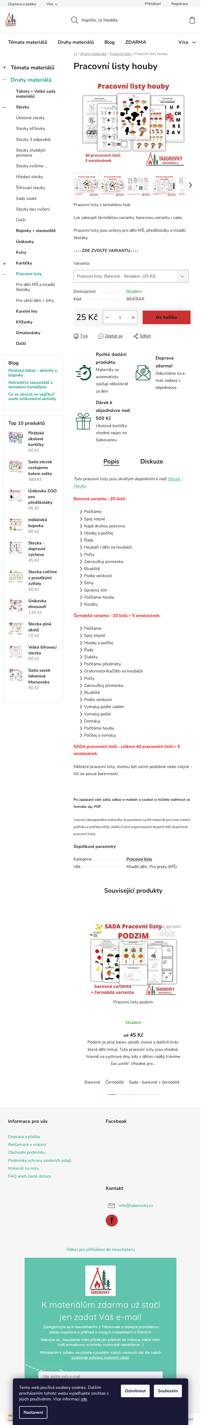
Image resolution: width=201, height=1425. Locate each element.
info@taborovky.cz (136, 1205)
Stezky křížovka (30, 128)
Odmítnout (135, 1391)
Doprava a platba (22, 4)
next (189, 1006)
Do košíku (166, 317)
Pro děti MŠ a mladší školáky (35, 287)
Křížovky (24, 322)
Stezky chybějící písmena (31, 152)
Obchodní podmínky (26, 1152)
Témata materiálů (32, 67)
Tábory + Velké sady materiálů (35, 94)
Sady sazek (26, 198)
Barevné (92, 1082)
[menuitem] (27, 42)
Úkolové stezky (30, 118)
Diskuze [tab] (151, 461)
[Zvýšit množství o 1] (133, 317)
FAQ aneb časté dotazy (29, 1176)
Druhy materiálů (31, 80)
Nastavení (33, 1412)
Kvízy (21, 252)
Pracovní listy (29, 274)
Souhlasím (168, 1391)
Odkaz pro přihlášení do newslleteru (100, 1249)
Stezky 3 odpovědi (33, 139)
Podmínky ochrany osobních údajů (39, 1160)
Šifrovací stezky (30, 188)
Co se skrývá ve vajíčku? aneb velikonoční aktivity (32, 396)
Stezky (22, 107)
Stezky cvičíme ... (32, 166)
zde (84, 1399)
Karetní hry (26, 311)
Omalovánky (28, 333)
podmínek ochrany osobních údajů (100, 1357)
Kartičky (24, 263)
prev (78, 1006)
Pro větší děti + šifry (35, 300)
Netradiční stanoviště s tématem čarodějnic (30, 385)
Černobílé (114, 1082)
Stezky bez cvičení (33, 209)
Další (21, 220)
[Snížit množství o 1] (107, 317)
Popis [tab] (111, 461)
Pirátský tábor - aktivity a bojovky (32, 373)
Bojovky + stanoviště (36, 231)
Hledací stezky (29, 177)
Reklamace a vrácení (27, 1144)
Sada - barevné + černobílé (154, 1082)
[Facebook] (112, 1220)
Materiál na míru (23, 1168)
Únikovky (25, 242)
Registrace (179, 3)
